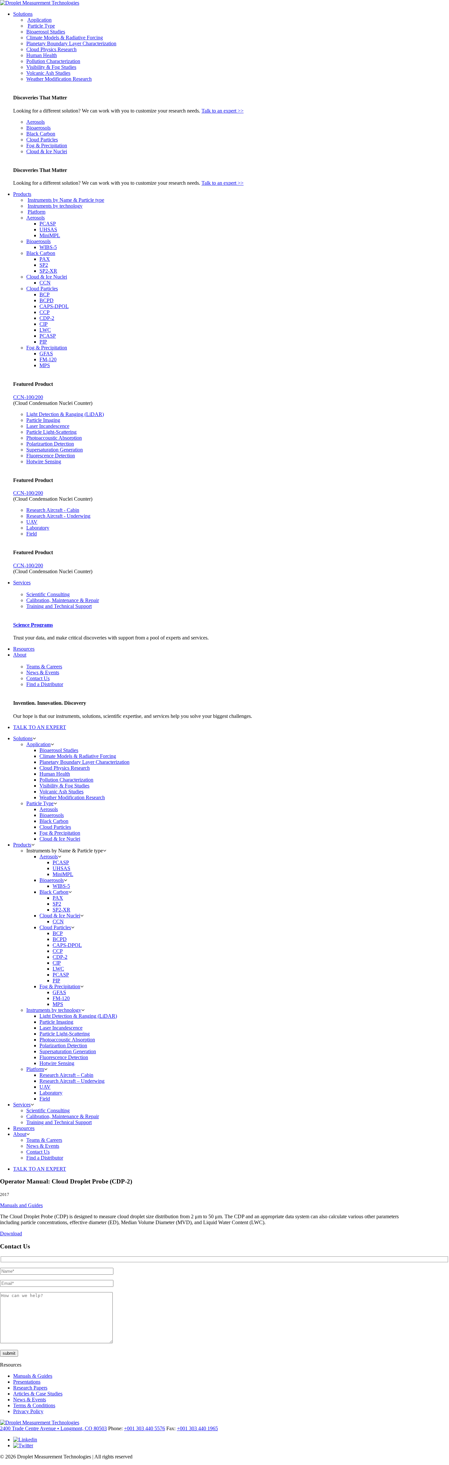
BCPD (46, 300)
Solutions (23, 14)
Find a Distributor (44, 684)
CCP (44, 312)
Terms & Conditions (34, 1405)
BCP (44, 294)
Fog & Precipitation (46, 145)
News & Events (42, 672)
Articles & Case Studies (37, 1393)
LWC (45, 330)
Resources (24, 649)
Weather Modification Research (59, 79)
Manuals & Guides (32, 1376)
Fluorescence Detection (50, 455)
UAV (31, 522)
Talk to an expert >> (222, 111)
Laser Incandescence (47, 426)
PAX (44, 259)
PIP (43, 342)
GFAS (46, 353)
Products (22, 194)
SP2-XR (48, 271)
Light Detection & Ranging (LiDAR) (65, 414)
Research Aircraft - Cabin (52, 510)
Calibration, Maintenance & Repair (62, 600)
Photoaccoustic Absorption (54, 438)
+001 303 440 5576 (144, 1428)
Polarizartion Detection (50, 444)
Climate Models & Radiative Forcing (64, 37)
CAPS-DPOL (54, 306)
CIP (43, 324)
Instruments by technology (55, 206)
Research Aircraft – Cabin (66, 1075)
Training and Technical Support (59, 606)
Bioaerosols (38, 128)
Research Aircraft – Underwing (72, 1081)
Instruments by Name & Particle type (66, 200)
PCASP (47, 223)
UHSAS (48, 229)
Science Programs (33, 625)
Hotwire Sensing (43, 461)
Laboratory (37, 528)
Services (22, 582)
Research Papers (30, 1388)
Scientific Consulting (48, 594)
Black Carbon (40, 133)
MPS (44, 365)
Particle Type (41, 26)
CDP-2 (46, 318)
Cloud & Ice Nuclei (46, 151)
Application (39, 20)
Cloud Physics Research (51, 49)
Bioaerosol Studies (45, 31)
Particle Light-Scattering (51, 432)
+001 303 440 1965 (197, 1428)
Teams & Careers (44, 666)
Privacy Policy (28, 1411)
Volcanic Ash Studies (48, 73)
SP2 (43, 265)
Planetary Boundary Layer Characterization (71, 43)
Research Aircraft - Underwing (58, 516)
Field (31, 533)
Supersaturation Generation (54, 449)
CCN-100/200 (28, 397)
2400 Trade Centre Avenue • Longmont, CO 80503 (53, 1428)
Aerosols (35, 122)
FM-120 (48, 359)
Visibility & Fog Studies (51, 67)
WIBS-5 (48, 247)
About (19, 655)
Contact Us (38, 678)
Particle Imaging (43, 420)
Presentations (26, 1382)
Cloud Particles (42, 139)
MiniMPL (49, 235)
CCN (45, 282)
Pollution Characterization (53, 61)
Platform (36, 212)
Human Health (41, 55)
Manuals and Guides (21, 1205)
